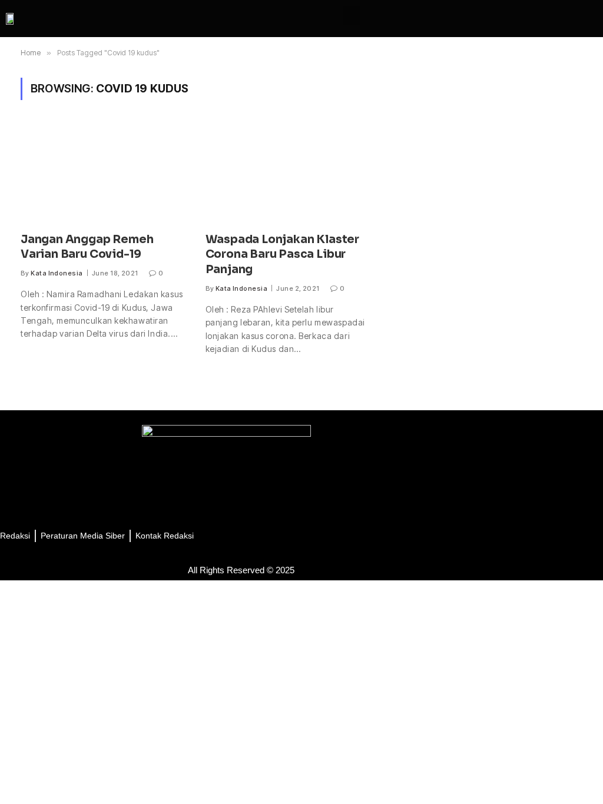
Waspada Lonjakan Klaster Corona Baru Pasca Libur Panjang (282, 254)
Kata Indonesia (56, 273)
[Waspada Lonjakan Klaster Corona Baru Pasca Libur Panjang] (287, 173)
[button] (351, 15)
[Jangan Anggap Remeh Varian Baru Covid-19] (102, 173)
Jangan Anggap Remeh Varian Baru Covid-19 (87, 247)
